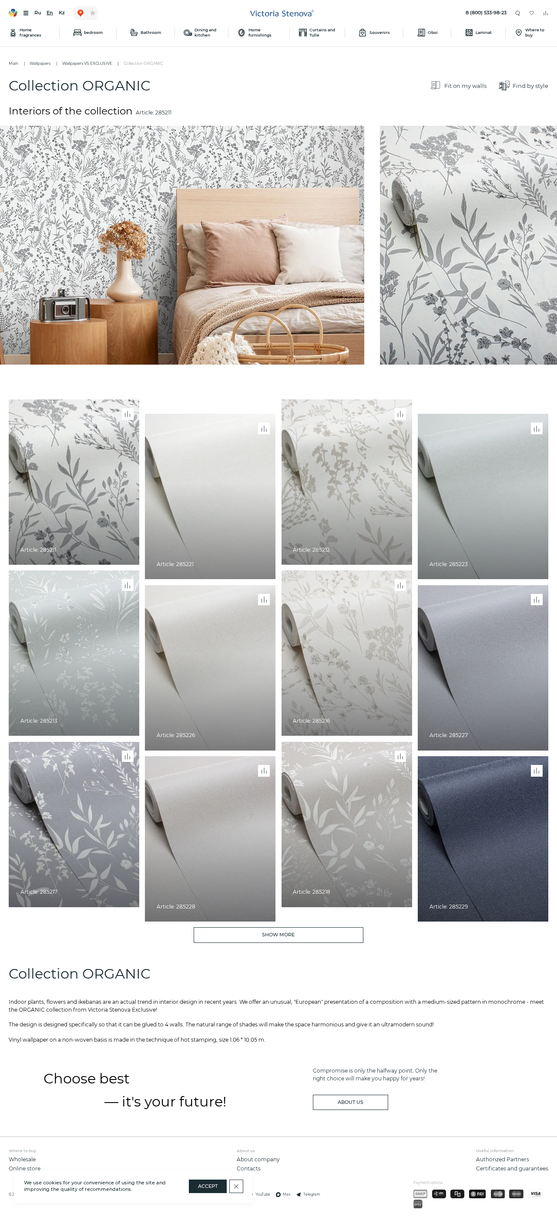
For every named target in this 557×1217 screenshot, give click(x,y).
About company (258, 1159)
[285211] (278, 245)
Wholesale (22, 1159)
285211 (163, 112)
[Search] (517, 13)
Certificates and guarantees (512, 1168)
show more (278, 935)
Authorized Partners (502, 1159)
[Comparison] (545, 13)
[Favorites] (531, 13)
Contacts (249, 1168)
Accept (208, 1186)
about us (350, 1102)
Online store (24, 1168)
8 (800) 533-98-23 (486, 13)
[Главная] (282, 13)
